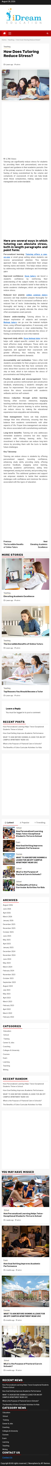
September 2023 (9, 982)
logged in (20, 712)
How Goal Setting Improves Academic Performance (23, 733)
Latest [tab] (10, 822)
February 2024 (8, 971)
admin (18, 64)
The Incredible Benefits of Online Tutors (13, 544)
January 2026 (8, 920)
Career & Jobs (8, 1043)
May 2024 (6, 963)
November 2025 (9, 928)
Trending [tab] (40, 822)
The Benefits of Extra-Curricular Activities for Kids (22, 747)
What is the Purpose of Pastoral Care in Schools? (22, 744)
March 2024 (7, 967)
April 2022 (7, 1009)
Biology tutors (10, 322)
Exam (18, 842)
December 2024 (9, 951)
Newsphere (33, 1463)
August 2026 (8, 905)
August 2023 (8, 986)
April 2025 (7, 944)
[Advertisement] (25, 129)
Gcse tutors (30, 276)
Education (7, 1031)
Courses (19, 854)
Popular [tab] (25, 822)
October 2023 (8, 978)
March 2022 (7, 1013)
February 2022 (8, 1017)
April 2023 (7, 998)
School (18, 828)
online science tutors (36, 295)
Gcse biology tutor (32, 338)
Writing (5, 1070)
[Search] (47, 33)
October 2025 (8, 932)
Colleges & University (11, 1050)
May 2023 (6, 994)
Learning (6, 1062)
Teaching (7, 47)
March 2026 (7, 917)
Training (6, 1039)
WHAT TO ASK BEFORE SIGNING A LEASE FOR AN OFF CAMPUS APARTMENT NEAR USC (31, 860)
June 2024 (7, 959)
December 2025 (9, 924)
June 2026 (7, 909)
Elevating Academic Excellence (38, 544)
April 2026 (7, 913)
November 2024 (9, 955)
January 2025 (8, 947)
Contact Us (7, 1457)
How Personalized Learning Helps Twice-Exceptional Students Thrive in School (29, 833)
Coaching (6, 1046)
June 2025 (7, 936)
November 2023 (9, 974)
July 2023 (6, 990)
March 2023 (7, 1001)
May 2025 (6, 940)
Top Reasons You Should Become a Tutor (23, 691)
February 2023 (8, 1005)
